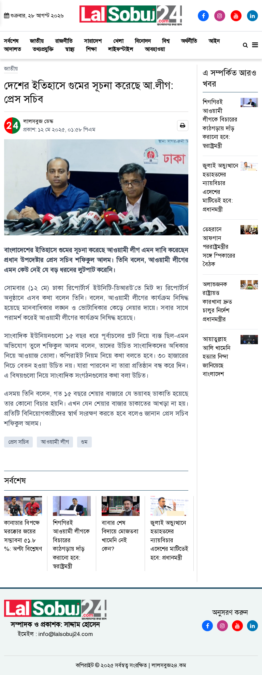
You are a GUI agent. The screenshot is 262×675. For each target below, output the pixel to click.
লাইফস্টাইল (120, 49)
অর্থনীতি (189, 41)
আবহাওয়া (155, 49)
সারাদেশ (93, 41)
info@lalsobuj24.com (66, 634)
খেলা (118, 41)
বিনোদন (143, 41)
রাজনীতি (64, 41)
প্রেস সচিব (18, 442)
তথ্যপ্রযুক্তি (43, 49)
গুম (84, 442)
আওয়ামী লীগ (55, 442)
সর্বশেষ (11, 41)
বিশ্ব (166, 41)
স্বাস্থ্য (70, 49)
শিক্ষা (91, 49)
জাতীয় (37, 41)
